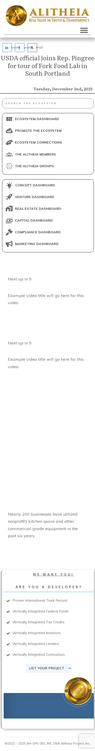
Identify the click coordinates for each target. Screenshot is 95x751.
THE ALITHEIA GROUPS (34, 166)
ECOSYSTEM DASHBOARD (37, 119)
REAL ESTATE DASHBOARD (38, 209)
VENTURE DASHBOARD (34, 197)
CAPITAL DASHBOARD (34, 220)
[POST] (30, 47)
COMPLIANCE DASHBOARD (38, 232)
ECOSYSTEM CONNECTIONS (38, 142)
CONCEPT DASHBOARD (35, 185)
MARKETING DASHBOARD (37, 244)
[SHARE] (5, 47)
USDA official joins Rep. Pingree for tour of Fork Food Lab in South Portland (47, 65)
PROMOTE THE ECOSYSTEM (38, 131)
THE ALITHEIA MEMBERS (35, 154)
